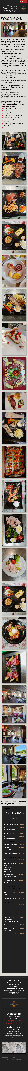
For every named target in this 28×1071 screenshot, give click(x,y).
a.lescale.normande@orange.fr (14, 1023)
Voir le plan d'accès (14, 1020)
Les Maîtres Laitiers (14, 1033)
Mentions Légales (8, 1057)
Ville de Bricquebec (14, 1030)
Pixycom (18, 1059)
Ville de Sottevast (14, 1032)
